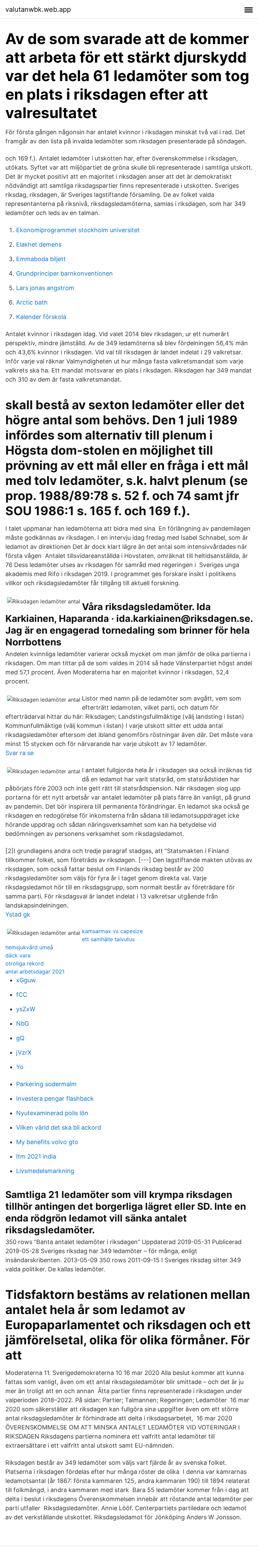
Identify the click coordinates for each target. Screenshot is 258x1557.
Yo (20, 1066)
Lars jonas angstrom (45, 287)
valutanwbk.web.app (38, 9)
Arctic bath (32, 302)
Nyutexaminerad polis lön (52, 1113)
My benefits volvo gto (47, 1141)
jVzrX (24, 1052)
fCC (21, 994)
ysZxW (25, 1009)
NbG (22, 1023)
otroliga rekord (24, 963)
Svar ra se (19, 752)
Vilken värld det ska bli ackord (58, 1127)
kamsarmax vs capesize (112, 931)
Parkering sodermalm (46, 1084)
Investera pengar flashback (55, 1098)
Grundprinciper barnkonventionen (64, 273)
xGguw (26, 980)
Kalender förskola (41, 316)
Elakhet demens (38, 244)
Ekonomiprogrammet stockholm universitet (78, 230)
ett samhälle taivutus (108, 939)
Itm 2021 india (36, 1156)
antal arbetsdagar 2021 (34, 971)
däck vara (18, 955)
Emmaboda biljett (41, 258)
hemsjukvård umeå (29, 947)
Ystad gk (17, 914)
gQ (20, 1037)
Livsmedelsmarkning (45, 1170)
